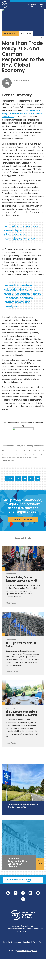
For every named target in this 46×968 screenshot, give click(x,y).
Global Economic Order (19, 451)
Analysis (20, 446)
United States (39, 446)
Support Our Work (23, 519)
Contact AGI (7, 942)
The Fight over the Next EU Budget (21, 644)
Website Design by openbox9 (27, 951)
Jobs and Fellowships (22, 942)
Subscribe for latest (15, 880)
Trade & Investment (36, 451)
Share (9, 478)
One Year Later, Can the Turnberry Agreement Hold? (21, 579)
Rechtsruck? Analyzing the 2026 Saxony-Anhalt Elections (17, 862)
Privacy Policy (38, 942)
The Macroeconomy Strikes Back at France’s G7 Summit (21, 713)
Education (6, 451)
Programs (32, 4)
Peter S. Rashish (11, 603)
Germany (29, 446)
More (41, 4)
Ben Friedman (21, 80)
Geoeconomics (10, 33)
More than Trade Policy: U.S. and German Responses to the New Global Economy (22, 113)
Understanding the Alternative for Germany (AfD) (23, 806)
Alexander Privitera (12, 672)
